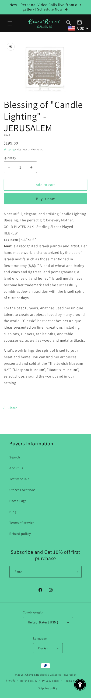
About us (16, 468)
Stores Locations (22, 490)
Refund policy (20, 533)
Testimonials (19, 479)
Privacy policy (51, 680)
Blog (13, 511)
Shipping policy (48, 688)
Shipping (9, 149)
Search (14, 457)
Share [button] (12, 408)
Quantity (10, 158)
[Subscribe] (76, 572)
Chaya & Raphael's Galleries (43, 674)
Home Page (18, 501)
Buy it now (45, 198)
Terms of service (22, 522)
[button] (9, 23)
